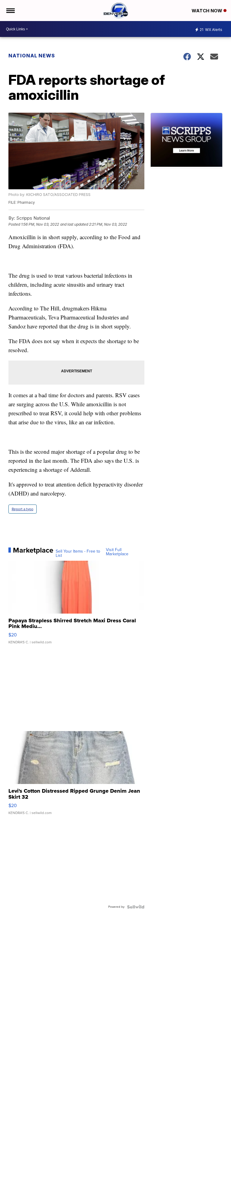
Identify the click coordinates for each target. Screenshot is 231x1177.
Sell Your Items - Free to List (78, 553)
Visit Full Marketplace (117, 552)
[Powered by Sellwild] (135, 907)
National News (31, 56)
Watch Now (207, 11)
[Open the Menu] (10, 10)
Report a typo (22, 509)
